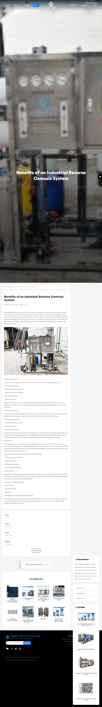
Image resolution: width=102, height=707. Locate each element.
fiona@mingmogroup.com (91, 2)
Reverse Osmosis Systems (69, 639)
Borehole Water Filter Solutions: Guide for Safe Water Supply (86, 564)
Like (25, 304)
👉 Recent (80, 588)
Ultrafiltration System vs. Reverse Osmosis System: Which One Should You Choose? (86, 567)
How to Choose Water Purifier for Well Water (86, 570)
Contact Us (84, 5)
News (36, 5)
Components (72, 644)
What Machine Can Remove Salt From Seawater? (86, 573)
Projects (26, 5)
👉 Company (81, 593)
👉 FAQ (80, 598)
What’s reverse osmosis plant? (82, 578)
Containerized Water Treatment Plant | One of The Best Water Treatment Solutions (86, 576)
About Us (73, 5)
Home (7, 5)
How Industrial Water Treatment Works (41, 564)
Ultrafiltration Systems (70, 641)
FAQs (94, 5)
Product (16, 5)
